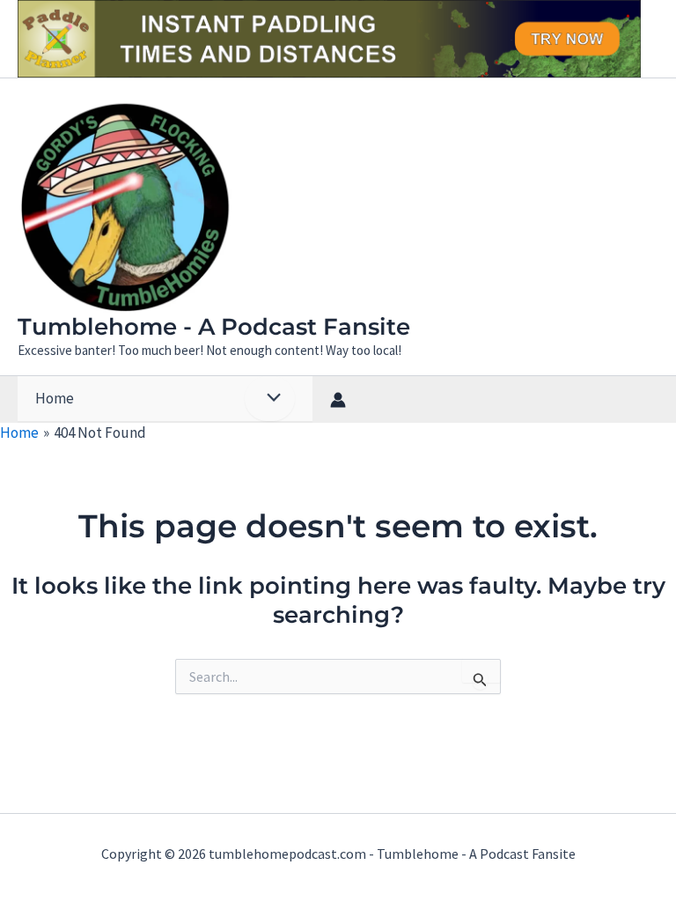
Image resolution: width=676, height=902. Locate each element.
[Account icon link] (338, 400)
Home (54, 398)
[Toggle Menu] (270, 398)
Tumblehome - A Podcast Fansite (214, 327)
